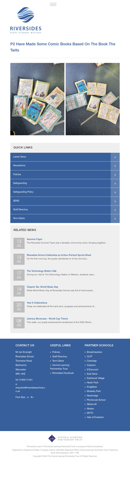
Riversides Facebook (63, 373)
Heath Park (92, 383)
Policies (17, 175)
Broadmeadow (94, 352)
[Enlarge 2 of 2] (115, 67)
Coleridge (92, 361)
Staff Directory (20, 210)
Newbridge (92, 396)
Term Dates (19, 218)
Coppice (91, 365)
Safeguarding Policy (23, 192)
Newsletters (19, 166)
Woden (90, 409)
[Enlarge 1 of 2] (60, 67)
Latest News (19, 157)
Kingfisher (92, 387)
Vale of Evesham (95, 417)
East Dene (92, 374)
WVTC (90, 413)
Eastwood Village (95, 378)
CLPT (89, 357)
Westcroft (92, 404)
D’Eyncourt (92, 370)
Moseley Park (94, 391)
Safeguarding (20, 183)
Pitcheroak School (96, 400)
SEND (16, 201)
